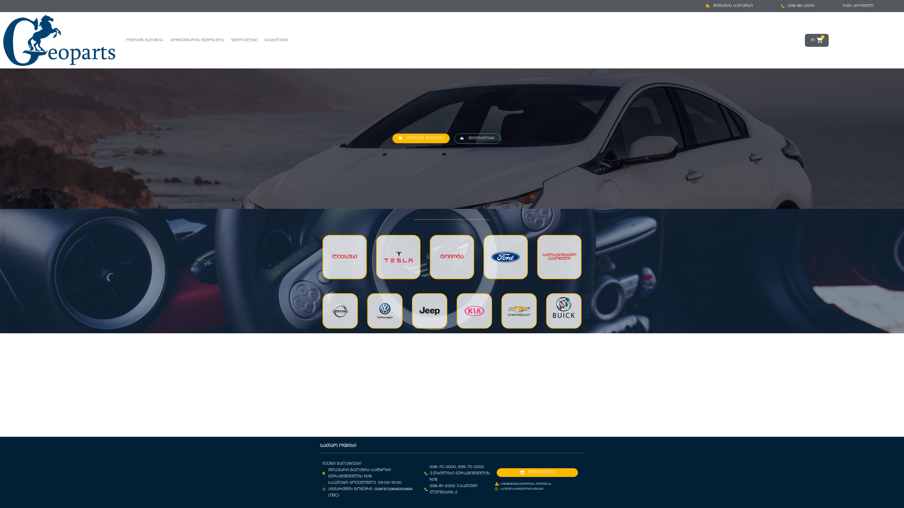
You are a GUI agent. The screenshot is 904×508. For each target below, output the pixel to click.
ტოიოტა (452, 257)
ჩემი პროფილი (858, 6)
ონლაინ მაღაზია (144, 40)
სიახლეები (276, 40)
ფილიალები (244, 40)
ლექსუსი (344, 257)
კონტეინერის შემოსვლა (197, 40)
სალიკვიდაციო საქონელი (559, 257)
